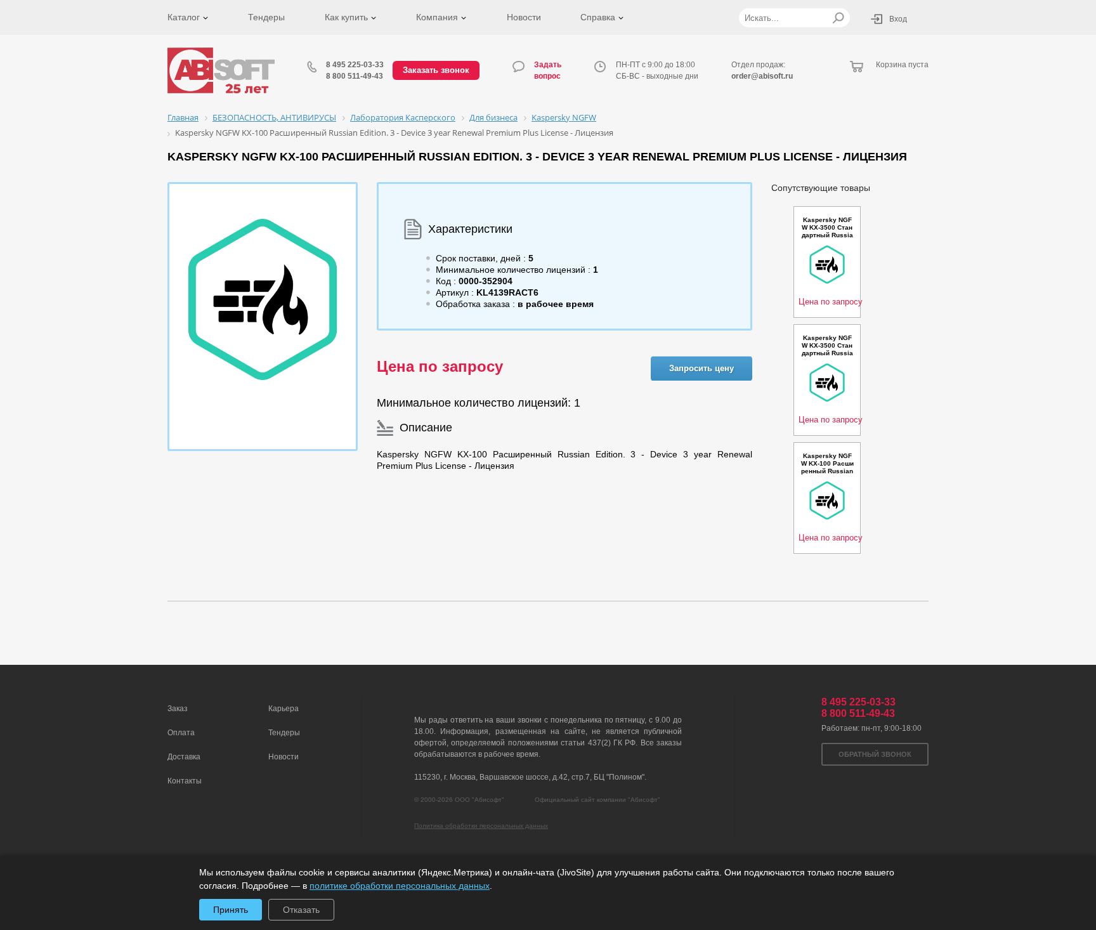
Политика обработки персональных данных (481, 825)
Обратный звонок (874, 754)
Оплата (181, 732)
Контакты (184, 780)
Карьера (283, 708)
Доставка (183, 756)
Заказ (177, 708)
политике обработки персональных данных (400, 886)
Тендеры (266, 17)
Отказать (301, 910)
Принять (230, 910)
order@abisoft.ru (762, 76)
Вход (898, 19)
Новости (524, 17)
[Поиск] (838, 17)
